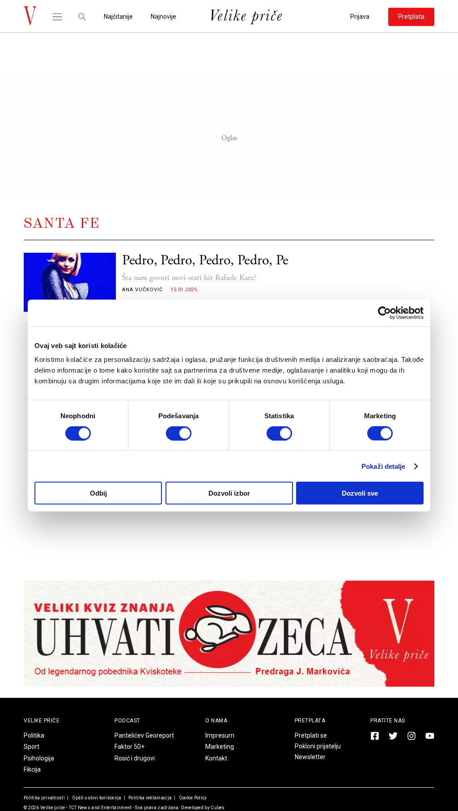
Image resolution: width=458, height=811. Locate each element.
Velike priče (52, 807)
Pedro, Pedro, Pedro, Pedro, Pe (205, 260)
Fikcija (32, 769)
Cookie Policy (192, 797)
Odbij (98, 493)
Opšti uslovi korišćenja (96, 797)
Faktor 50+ (129, 746)
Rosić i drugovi (134, 758)
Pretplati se (311, 735)
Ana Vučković (142, 290)
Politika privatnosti (44, 797)
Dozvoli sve (360, 493)
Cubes (218, 807)
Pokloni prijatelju (318, 746)
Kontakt (216, 758)
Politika (34, 735)
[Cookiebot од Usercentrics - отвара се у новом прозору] (384, 312)
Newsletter (310, 756)
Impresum (219, 735)
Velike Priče (41, 721)
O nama (216, 721)
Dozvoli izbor (229, 493)
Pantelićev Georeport (144, 735)
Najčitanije (118, 16)
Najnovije (163, 16)
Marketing (219, 746)
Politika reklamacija (149, 797)
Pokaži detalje (383, 466)
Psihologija (39, 758)
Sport (31, 746)
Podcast (127, 721)
